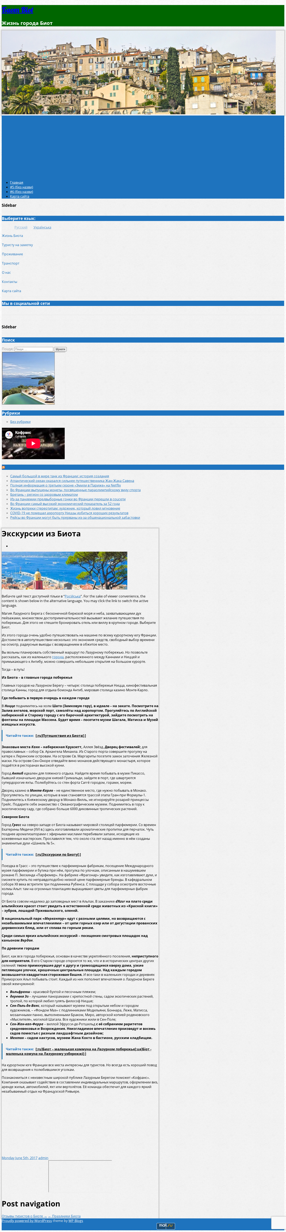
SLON (11, 467)
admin (43, 1158)
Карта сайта (19, 196)
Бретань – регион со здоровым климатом (44, 494)
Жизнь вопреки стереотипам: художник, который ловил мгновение (65, 508)
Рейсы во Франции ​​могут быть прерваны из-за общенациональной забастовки (75, 517)
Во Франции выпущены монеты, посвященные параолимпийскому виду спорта (75, 490)
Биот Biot (17, 9)
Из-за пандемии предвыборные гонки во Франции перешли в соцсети (68, 499)
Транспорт (10, 263)
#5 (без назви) (21, 187)
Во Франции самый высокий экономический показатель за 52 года (65, 503)
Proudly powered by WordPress (27, 1220)
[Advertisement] (143, 147)
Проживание (12, 254)
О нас (6, 272)
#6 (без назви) (21, 191)
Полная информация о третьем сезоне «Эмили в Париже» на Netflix (65, 485)
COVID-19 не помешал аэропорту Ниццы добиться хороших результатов (69, 513)
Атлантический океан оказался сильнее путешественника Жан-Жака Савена (72, 480)
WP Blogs (75, 1220)
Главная (16, 182)
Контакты (9, 281)
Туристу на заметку (17, 245)
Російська (73, 596)
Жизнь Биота (12, 235)
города (58, 657)
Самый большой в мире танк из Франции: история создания (59, 476)
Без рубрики (20, 421)
